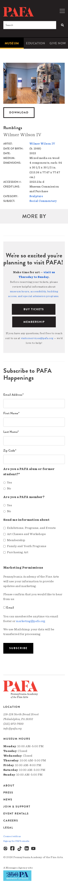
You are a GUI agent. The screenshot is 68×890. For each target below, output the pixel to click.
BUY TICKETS (34, 309)
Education (35, 43)
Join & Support (16, 806)
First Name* (11, 413)
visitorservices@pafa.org (37, 338)
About (8, 786)
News (7, 799)
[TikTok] (19, 848)
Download (19, 112)
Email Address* (13, 394)
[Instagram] (5, 848)
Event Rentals (16, 813)
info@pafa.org (12, 728)
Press (8, 792)
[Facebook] (12, 848)
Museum (12, 43)
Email (10, 607)
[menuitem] (12, 43)
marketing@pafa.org (30, 621)
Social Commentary (43, 201)
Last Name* (11, 431)
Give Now (58, 43)
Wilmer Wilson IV (42, 143)
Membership (34, 322)
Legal (8, 828)
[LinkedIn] (26, 848)
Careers (10, 821)
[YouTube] (33, 848)
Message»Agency (17, 867)
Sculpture (36, 196)
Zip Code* (9, 450)
